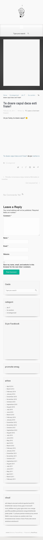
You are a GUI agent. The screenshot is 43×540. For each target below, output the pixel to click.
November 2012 (12, 425)
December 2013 (12, 396)
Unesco (18, 519)
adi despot (8, 503)
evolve (7, 532)
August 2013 (11, 407)
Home (5, 95)
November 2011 (12, 456)
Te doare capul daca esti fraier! (15, 156)
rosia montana (14, 516)
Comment (7, 216)
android (20, 503)
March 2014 (10, 389)
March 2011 (10, 476)
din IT (23, 95)
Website (6, 254)
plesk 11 (11, 513)
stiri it (28, 516)
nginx (22, 508)
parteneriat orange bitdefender (26, 511)
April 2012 (10, 443)
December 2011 (12, 453)
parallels (13, 511)
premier (22, 513)
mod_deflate (9, 508)
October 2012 (11, 427)
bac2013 (31, 503)
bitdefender (9, 506)
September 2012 (12, 430)
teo (31, 516)
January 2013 (11, 420)
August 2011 (11, 464)
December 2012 (12, 422)
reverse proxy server (31, 513)
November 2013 (12, 399)
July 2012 (10, 435)
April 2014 (10, 386)
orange (33, 508)
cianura (15, 506)
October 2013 (11, 402)
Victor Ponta (25, 519)
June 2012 (10, 438)
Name (5, 238)
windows (8, 521)
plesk (7, 513)
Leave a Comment (33, 111)
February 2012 (11, 448)
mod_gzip (17, 508)
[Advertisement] (21, 62)
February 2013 (11, 417)
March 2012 (10, 445)
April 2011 (10, 474)
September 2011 (12, 461)
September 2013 (12, 404)
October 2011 (11, 458)
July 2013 (10, 409)
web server (32, 519)
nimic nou (27, 508)
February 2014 (11, 391)
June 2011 (10, 469)
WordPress (34, 532)
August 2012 (11, 433)
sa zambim (22, 516)
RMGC (7, 516)
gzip (23, 506)
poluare (17, 513)
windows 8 (14, 521)
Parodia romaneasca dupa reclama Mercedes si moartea (20, 178)
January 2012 (11, 451)
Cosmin (6, 113)
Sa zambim (31, 95)
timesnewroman (10, 519)
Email (5, 246)
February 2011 (11, 479)
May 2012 (10, 440)
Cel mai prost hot (32, 183)
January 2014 (11, 394)
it (25, 506)
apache (25, 503)
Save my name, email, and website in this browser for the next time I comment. (18, 266)
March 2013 (10, 415)
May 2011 (10, 471)
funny (19, 506)
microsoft (29, 506)
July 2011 (10, 466)
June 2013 (10, 412)
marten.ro (36, 156)
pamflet (7, 511)
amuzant (15, 503)
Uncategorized (14, 95)
